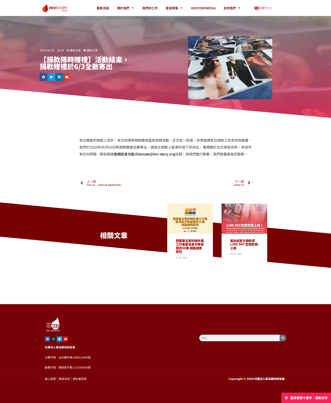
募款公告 (92, 50)
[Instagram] (53, 339)
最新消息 (103, 8)
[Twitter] (59, 339)
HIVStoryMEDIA (203, 8)
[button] (43, 77)
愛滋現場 (172, 8)
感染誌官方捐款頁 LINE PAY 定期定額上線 (244, 244)
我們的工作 (150, 8)
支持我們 (229, 8)
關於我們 (123, 8)
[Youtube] (65, 339)
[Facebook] (47, 339)
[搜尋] (283, 338)
